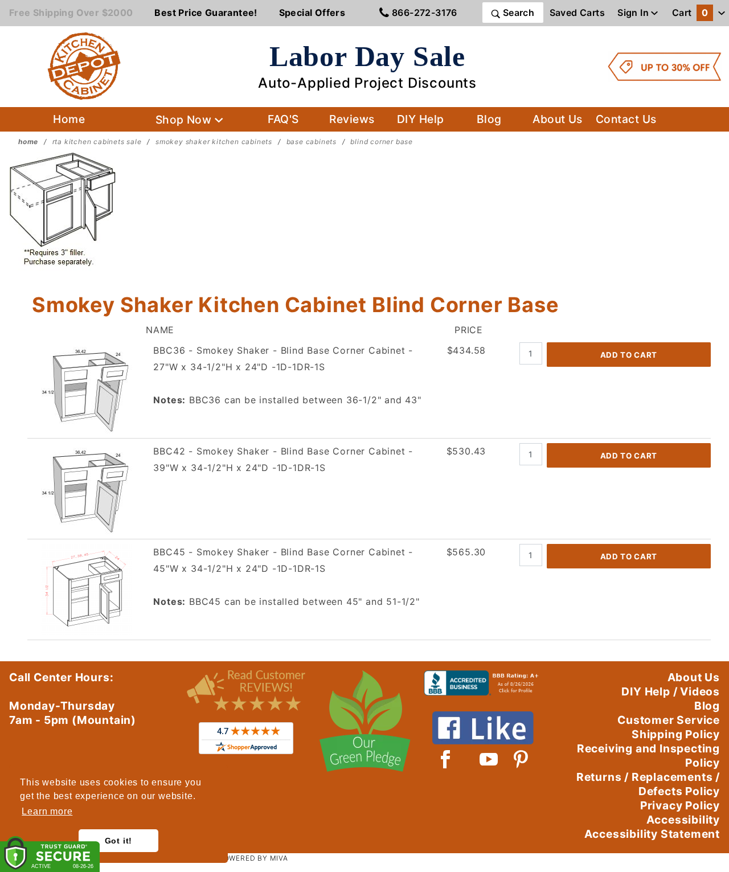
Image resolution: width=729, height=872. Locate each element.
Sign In (634, 12)
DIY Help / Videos (670, 691)
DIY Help (420, 119)
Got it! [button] (119, 840)
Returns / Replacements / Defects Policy (648, 784)
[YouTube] (489, 759)
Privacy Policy (680, 805)
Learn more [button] (47, 811)
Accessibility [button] (683, 819)
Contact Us (626, 119)
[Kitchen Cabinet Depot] (84, 65)
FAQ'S (283, 119)
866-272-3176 (423, 12)
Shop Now (185, 119)
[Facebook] (445, 759)
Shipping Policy (676, 734)
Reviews (351, 119)
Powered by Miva (253, 858)
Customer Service (668, 720)
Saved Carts (577, 12)
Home (69, 119)
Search (517, 12)
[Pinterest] (520, 759)
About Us (558, 119)
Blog (489, 119)
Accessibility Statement (652, 834)
